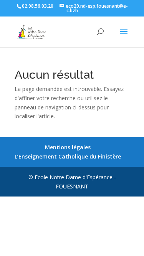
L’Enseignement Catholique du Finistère (68, 156)
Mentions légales (68, 147)
